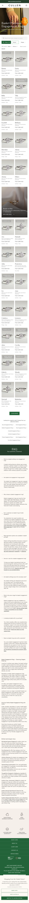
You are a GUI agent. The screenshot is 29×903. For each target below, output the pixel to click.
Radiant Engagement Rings (7, 427)
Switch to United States (14, 898)
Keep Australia (14, 894)
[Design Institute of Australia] (10, 859)
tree (14, 793)
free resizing (16, 750)
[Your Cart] (26, 5)
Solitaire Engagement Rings (14, 434)
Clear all (3, 48)
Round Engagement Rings (7, 424)
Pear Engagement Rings (21, 427)
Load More (14, 413)
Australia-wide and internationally (12, 746)
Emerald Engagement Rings (14, 431)
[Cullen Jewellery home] (14, 5)
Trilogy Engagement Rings (7, 437)
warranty (17, 760)
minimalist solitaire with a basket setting (13, 800)
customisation (9, 769)
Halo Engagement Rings (21, 437)
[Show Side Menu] (2, 5)
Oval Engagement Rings (21, 424)
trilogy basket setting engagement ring (17, 799)
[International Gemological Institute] (18, 858)
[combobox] (15, 42)
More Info (15, 890)
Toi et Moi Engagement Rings (14, 440)
